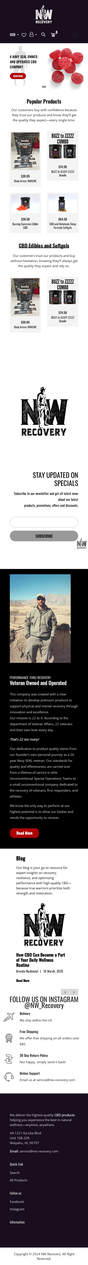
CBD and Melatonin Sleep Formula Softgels (62, 225)
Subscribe (44, 536)
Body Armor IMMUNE (25, 181)
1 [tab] (44, 87)
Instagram (17, 1209)
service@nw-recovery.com (39, 1151)
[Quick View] (33, 157)
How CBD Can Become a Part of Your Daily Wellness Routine (40, 959)
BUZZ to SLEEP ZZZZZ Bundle (62, 173)
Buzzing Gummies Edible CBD (25, 225)
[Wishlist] (25, 157)
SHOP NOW (18, 76)
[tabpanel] (44, 66)
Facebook (17, 1201)
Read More (24, 833)
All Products (18, 1180)
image (44, 924)
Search (15, 1172)
